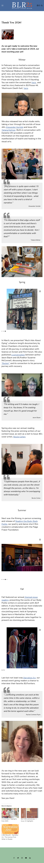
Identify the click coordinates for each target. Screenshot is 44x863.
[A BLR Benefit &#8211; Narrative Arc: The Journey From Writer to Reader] (10, 829)
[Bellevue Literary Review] (22, 5)
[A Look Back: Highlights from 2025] (10, 813)
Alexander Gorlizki (14, 127)
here (34, 82)
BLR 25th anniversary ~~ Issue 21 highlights (29, 820)
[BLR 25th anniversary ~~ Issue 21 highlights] (29, 813)
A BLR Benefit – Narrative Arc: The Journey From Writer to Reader (10, 837)
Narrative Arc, (29, 677)
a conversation (18, 354)
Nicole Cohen (19, 436)
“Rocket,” (6, 363)
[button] (40, 291)
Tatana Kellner (9, 130)
